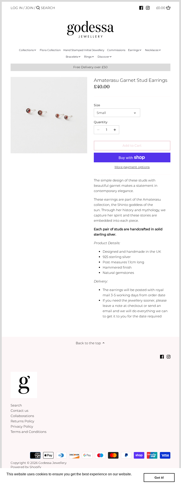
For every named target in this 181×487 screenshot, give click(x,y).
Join (29, 8)
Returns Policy (22, 421)
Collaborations (22, 416)
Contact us (19, 410)
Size (97, 105)
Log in (17, 8)
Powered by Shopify (26, 467)
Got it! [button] (159, 477)
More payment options (132, 167)
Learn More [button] (16, 480)
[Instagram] (148, 8)
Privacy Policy (22, 426)
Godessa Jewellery (52, 463)
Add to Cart (132, 145)
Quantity (100, 122)
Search (16, 405)
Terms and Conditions (28, 432)
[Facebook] (141, 8)
